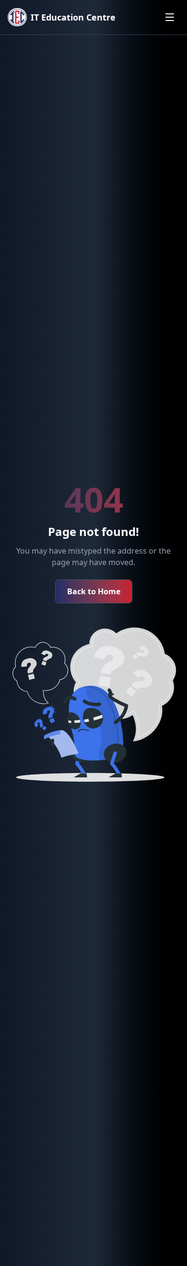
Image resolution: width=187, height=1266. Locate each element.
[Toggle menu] (169, 17)
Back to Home (93, 591)
